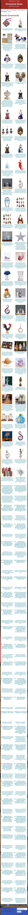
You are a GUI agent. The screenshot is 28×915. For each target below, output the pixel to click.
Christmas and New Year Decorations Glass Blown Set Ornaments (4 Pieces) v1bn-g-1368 (20, 674)
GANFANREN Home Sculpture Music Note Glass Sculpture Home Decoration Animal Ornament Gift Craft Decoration (7, 690)
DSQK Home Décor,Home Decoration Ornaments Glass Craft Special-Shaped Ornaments (20, 301)
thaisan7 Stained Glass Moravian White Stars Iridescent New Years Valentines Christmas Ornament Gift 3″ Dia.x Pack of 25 (20, 758)
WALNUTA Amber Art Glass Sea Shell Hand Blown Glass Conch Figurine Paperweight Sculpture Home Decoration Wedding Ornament (7, 370)
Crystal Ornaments (13, 10)
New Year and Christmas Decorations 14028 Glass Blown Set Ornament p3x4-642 (20, 655)
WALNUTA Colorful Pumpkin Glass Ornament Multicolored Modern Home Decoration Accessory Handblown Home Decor (20, 426)
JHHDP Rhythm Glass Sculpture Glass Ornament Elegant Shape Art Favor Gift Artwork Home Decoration (7, 553)
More (9, 11)
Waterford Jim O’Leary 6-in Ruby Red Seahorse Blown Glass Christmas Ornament (20, 171)
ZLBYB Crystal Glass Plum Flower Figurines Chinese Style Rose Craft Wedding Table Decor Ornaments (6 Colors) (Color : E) (7, 389)
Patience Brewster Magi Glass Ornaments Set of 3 (20, 353)
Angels (7, 10)
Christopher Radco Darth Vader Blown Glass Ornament (20, 708)
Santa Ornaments (4, 11)
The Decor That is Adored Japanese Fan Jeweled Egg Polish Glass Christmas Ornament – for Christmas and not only (20, 793)
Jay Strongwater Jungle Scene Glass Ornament (20, 83)
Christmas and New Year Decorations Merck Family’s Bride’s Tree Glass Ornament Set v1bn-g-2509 (7, 900)
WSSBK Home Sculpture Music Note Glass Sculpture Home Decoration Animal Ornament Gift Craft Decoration (7, 317)
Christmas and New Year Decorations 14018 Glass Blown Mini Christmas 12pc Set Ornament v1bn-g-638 (20, 210)
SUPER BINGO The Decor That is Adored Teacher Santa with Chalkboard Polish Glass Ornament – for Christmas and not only (7, 84)
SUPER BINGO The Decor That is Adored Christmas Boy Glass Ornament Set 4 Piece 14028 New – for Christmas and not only (20, 639)
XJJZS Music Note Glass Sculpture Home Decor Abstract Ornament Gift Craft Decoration (20, 444)
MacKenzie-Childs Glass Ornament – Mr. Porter (20, 723)
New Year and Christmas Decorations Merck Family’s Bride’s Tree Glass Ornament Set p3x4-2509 (7, 882)
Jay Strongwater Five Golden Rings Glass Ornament (7, 29)
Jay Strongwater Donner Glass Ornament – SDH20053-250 (7, 708)
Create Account (12, 1)
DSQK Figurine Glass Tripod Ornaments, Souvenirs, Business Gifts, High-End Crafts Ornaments (7, 572)
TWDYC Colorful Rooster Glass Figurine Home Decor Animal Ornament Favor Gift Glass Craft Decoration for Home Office (7, 336)
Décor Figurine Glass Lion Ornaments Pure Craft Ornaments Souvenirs (7, 300)
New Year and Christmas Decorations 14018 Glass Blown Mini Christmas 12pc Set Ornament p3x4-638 (7, 226)
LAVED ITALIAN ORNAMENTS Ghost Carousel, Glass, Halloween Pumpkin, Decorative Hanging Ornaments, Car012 (7, 828)
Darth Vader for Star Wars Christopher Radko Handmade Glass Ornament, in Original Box (20, 622)
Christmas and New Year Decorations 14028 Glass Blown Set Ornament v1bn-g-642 (7, 674)
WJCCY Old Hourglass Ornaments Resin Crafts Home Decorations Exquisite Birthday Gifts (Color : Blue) (7, 244)
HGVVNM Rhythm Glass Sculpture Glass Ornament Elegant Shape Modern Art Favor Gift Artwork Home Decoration (20, 336)
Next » (25, 905)
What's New (3, 10)
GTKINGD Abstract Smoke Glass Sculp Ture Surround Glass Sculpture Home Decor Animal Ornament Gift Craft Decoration (7, 461)
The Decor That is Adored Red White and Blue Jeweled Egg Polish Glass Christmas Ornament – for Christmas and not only (7, 793)
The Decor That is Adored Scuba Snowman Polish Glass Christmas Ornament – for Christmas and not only (20, 156)
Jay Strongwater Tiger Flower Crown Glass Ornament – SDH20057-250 (7, 588)
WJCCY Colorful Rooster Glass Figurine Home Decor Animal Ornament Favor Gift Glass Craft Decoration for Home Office (7, 604)
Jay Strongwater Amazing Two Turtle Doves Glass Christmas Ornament (20, 29)
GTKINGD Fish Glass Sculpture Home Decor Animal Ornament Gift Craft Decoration (7, 737)
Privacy (4, 913)
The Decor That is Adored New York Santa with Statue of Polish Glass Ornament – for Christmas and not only (20, 121)
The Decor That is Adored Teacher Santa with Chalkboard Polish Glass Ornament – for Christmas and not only (20, 102)
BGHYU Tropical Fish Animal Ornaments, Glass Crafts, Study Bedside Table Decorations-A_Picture (7, 622)
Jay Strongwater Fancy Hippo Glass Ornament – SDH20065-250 (20, 588)
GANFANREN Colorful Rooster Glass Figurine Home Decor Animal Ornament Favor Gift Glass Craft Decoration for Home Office (7, 757)
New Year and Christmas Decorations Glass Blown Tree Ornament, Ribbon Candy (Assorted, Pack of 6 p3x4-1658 (7, 479)
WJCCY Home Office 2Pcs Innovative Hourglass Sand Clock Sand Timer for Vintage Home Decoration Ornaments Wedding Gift (7, 426)
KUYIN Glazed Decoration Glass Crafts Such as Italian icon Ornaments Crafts (7, 535)
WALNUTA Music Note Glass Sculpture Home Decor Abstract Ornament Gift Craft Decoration (7, 847)
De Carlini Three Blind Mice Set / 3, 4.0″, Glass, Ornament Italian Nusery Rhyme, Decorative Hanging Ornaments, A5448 (7, 138)
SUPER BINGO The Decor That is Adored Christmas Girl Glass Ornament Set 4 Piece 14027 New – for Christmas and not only (20, 283)
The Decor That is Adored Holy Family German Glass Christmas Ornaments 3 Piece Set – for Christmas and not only (7, 656)
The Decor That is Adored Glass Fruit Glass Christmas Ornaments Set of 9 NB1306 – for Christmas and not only (7, 354)
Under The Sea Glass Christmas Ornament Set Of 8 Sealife (7, 638)
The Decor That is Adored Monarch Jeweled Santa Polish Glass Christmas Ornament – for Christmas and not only (7, 156)
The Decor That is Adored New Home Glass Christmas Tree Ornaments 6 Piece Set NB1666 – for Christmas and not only (20, 536)
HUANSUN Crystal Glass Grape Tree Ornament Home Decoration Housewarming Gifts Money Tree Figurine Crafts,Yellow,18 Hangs (7, 517)
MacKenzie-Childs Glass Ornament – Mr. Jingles (7, 723)
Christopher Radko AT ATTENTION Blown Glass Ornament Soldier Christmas (20, 388)
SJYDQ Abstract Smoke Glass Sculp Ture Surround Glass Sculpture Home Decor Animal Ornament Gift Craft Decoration (20, 191)
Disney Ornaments (21, 10)
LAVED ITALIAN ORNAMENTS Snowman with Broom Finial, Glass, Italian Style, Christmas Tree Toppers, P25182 (20, 461)
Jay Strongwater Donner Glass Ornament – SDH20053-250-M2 (20, 571)
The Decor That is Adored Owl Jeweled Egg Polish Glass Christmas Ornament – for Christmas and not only (20, 811)
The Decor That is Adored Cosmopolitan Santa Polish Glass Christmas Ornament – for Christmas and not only (7, 121)
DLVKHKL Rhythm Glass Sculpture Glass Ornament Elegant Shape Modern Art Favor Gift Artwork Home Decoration (20, 847)
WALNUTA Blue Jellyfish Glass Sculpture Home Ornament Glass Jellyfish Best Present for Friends (7, 210)
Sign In (18, 1)
